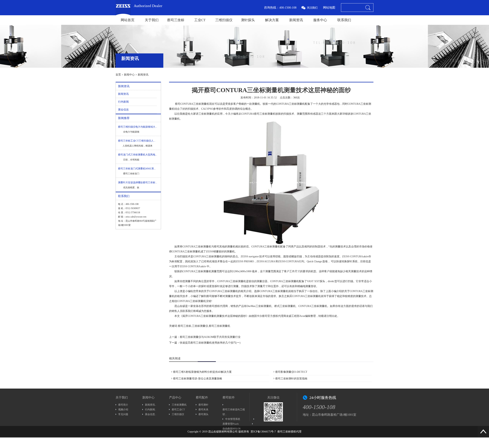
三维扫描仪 (223, 20)
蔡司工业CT (178, 409)
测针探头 (248, 20)
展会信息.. (150, 414)
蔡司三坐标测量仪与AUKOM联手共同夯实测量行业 (210, 337)
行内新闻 (123, 101)
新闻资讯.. (150, 404)
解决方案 (272, 20)
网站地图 (329, 7)
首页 (118, 74)
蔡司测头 (203, 414)
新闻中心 (129, 74)
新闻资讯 (296, 20)
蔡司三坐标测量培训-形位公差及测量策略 (197, 378)
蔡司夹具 (203, 409)
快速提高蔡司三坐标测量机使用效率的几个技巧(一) (210, 342)
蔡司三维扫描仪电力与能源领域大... (137, 126)
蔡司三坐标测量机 (264, 113)
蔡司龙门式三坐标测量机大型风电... (137, 154)
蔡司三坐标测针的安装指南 (291, 378)
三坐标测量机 (201, 103)
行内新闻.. (150, 409)
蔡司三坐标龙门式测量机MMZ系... (137, 168)
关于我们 (152, 20)
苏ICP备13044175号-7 (263, 431)
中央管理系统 (232, 419)
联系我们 (344, 20)
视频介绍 (123, 409)
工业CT (200, 20)
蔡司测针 (203, 404)
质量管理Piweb (231, 423)
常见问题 (123, 414)
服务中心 (320, 20)
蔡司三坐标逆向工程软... (234, 412)
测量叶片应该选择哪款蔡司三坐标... (137, 182)
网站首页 (127, 20)
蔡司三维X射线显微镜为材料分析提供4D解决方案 (202, 371)
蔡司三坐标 (175, 20)
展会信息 (123, 109)
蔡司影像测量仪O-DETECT (291, 371)
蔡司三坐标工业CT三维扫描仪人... (136, 140)
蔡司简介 (123, 404)
